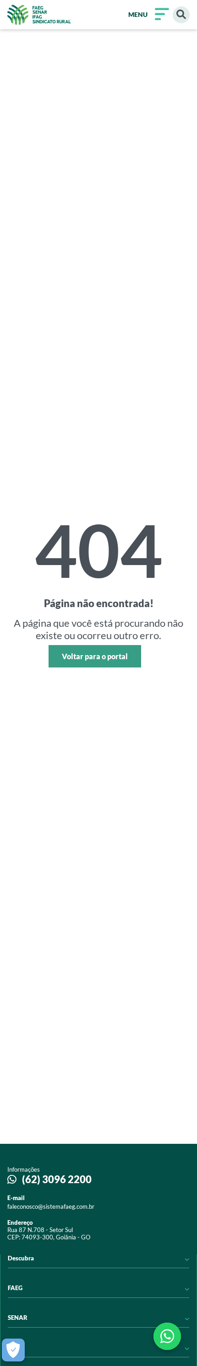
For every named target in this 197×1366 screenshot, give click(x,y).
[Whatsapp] (167, 1336)
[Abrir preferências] (13, 1350)
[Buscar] (181, 14)
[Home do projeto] (39, 14)
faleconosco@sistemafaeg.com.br (50, 1206)
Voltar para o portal (95, 656)
